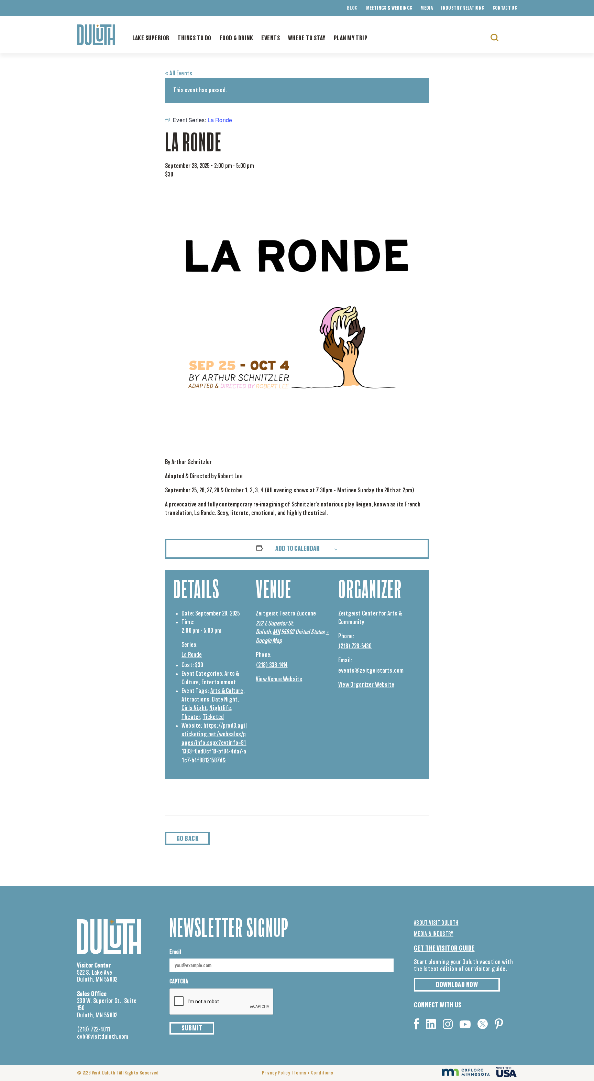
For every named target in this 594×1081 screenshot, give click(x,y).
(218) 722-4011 (93, 1030)
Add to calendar (297, 548)
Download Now (457, 985)
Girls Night (194, 708)
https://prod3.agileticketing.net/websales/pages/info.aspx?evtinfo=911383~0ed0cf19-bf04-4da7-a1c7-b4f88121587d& (214, 743)
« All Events (178, 74)
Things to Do (194, 38)
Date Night (225, 700)
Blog (352, 8)
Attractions (195, 700)
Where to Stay (307, 38)
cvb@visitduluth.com (103, 1037)
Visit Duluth (104, 1073)
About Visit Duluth (436, 923)
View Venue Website (279, 679)
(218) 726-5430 (355, 646)
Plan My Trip (350, 38)
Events (270, 38)
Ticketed (213, 717)
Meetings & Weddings (389, 8)
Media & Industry (433, 934)
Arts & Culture (226, 691)
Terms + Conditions (313, 1073)
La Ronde (192, 655)
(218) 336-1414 (272, 665)
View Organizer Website (366, 685)
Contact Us (505, 8)
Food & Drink (236, 38)
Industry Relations (462, 8)
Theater (191, 717)
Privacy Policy (276, 1073)
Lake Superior (150, 38)
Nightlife (220, 708)
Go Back (187, 838)
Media (426, 8)
